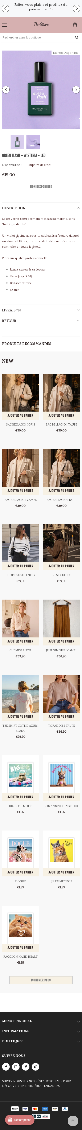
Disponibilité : (11, 165)
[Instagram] (16, 1067)
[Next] (76, 89)
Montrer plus (41, 980)
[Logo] (41, 24)
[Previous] (6, 89)
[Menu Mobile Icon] (4, 24)
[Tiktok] (35, 1067)
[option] (41, 7)
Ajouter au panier (20, 415)
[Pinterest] (25, 1067)
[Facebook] (6, 1067)
